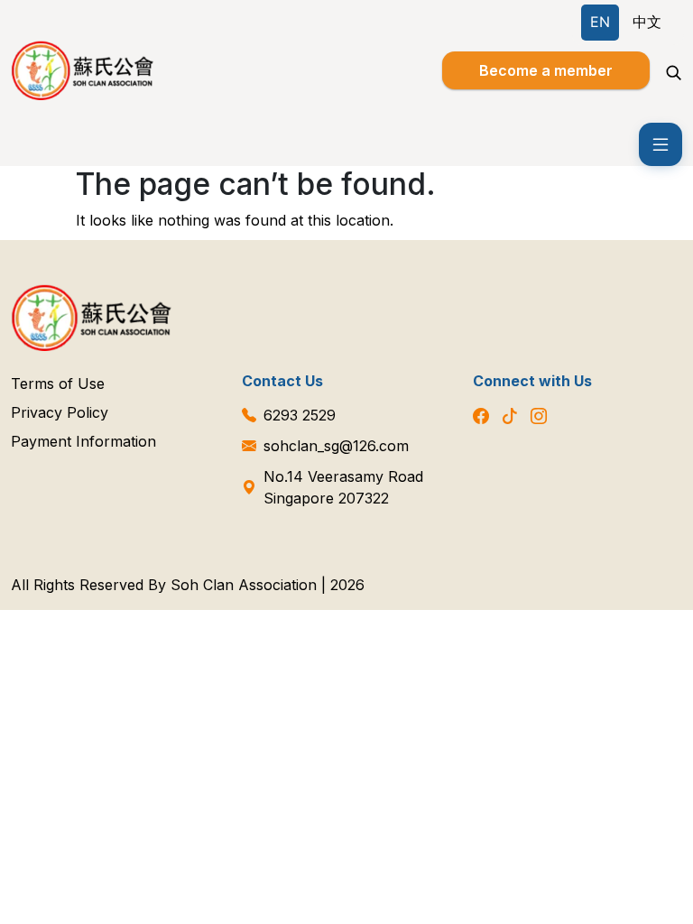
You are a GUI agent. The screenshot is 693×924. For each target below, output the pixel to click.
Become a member (546, 70)
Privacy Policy (59, 412)
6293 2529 (299, 415)
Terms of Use (58, 383)
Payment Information (83, 441)
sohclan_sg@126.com (336, 446)
